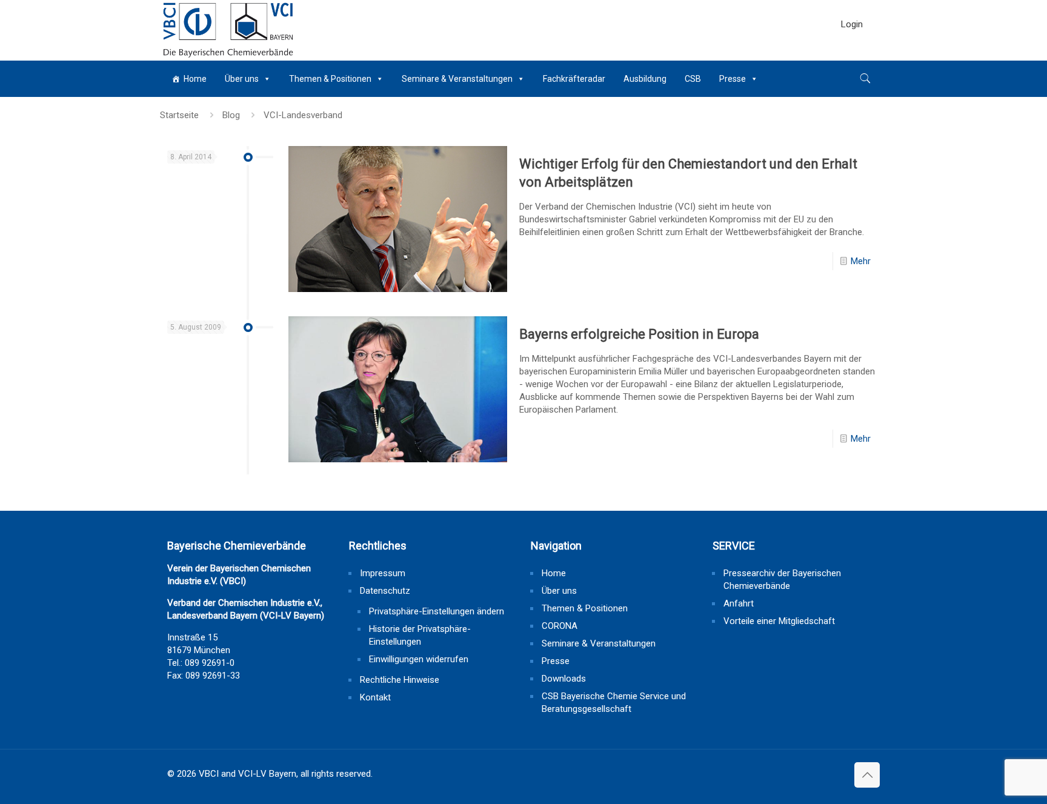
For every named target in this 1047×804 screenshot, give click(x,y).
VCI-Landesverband (303, 115)
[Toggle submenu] (852, 54)
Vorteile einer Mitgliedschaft (779, 621)
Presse (732, 79)
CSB (693, 79)
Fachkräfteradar (574, 79)
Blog (231, 115)
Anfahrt (738, 603)
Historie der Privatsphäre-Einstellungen (420, 635)
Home (195, 79)
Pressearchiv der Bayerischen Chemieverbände (782, 579)
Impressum (382, 573)
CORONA (559, 625)
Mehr (861, 261)
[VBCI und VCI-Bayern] (228, 30)
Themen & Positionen (330, 79)
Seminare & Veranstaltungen (457, 79)
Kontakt (375, 697)
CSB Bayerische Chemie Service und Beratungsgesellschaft (614, 702)
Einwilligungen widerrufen (418, 659)
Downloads (564, 678)
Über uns (242, 79)
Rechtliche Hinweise (399, 679)
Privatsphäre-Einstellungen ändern (436, 611)
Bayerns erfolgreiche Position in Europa (639, 334)
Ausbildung (644, 79)
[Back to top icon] (867, 775)
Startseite (179, 115)
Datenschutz (385, 590)
